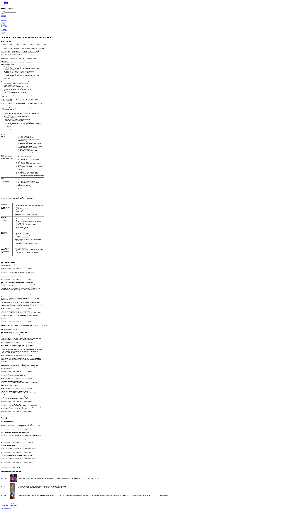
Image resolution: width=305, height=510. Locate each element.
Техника (3, 32)
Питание (3, 23)
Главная (6, 2)
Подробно (3, 25)
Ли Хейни (3, 495)
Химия (2, 33)
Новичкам (3, 22)
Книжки (3, 19)
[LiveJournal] (19, 467)
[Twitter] (14, 467)
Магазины (3, 20)
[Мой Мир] (17, 467)
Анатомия (3, 15)
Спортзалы (4, 30)
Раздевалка (4, 26)
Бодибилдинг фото (9, 503)
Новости (6, 3)
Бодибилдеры (4, 16)
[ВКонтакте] (12, 467)
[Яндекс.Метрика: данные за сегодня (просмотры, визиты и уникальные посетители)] (6, 508)
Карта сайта (7, 501)
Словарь (3, 27)
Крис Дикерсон (5, 487)
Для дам (3, 17)
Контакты (6, 4)
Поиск (2, 11)
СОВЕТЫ (3, 29)
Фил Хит (3, 478)
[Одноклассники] (16, 467)
